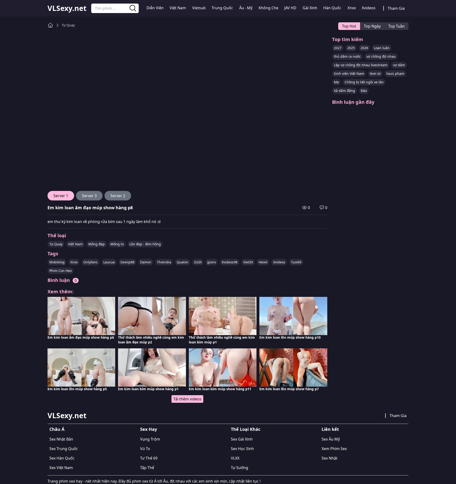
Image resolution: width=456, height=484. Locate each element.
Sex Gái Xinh (242, 439)
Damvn (145, 262)
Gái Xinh (310, 7)
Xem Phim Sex (334, 448)
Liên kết (330, 429)
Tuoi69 (296, 262)
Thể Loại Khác (245, 429)
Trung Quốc (222, 7)
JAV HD (290, 7)
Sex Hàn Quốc (62, 458)
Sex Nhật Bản (61, 439)
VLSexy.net (67, 8)
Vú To (145, 448)
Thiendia (164, 262)
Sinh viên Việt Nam (349, 73)
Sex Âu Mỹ (331, 439)
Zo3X (198, 262)
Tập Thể (147, 467)
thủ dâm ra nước (347, 56)
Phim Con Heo (60, 270)
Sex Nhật (329, 458)
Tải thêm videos (187, 399)
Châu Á (56, 429)
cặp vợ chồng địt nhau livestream (360, 65)
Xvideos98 (230, 262)
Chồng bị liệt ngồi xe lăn (364, 82)
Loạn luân (382, 48)
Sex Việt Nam (61, 467)
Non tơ (375, 73)
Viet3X (248, 262)
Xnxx (351, 7)
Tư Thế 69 (148, 458)
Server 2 (117, 195)
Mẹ (336, 82)
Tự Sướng (239, 467)
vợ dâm (399, 65)
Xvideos (368, 7)
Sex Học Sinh (242, 448)
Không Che (268, 7)
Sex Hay (148, 429)
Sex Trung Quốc (63, 448)
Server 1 (60, 195)
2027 (338, 48)
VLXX (235, 458)
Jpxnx (211, 262)
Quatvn (182, 262)
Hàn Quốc (332, 7)
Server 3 (89, 195)
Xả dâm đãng (344, 90)
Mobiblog (57, 262)
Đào (364, 90)
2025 (351, 48)
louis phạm (395, 73)
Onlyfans (90, 262)
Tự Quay (68, 25)
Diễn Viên (155, 7)
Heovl (263, 262)
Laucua (109, 262)
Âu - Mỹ (245, 7)
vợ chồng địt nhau (381, 56)
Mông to (117, 244)
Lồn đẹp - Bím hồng (145, 244)
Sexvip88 (127, 262)
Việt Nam (178, 7)
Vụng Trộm (150, 439)
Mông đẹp (96, 244)
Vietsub (199, 7)
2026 (364, 48)
